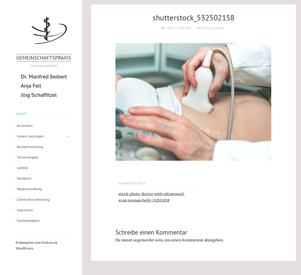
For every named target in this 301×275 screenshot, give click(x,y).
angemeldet (143, 240)
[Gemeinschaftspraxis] (44, 30)
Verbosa (47, 243)
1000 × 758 (174, 28)
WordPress (24, 248)
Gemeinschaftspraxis (43, 57)
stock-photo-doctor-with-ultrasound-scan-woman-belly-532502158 (151, 197)
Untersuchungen (210, 28)
